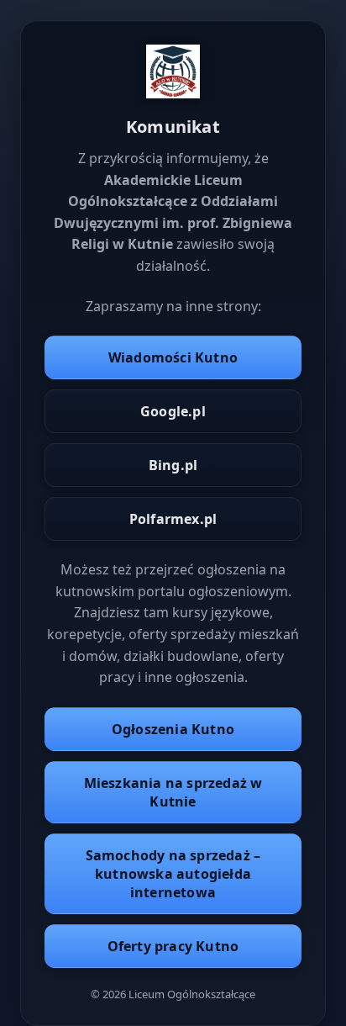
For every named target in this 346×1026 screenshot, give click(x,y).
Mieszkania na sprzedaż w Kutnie (173, 792)
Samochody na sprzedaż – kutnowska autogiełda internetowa (173, 874)
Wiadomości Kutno (173, 357)
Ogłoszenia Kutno (173, 729)
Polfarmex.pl (173, 519)
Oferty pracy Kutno (173, 946)
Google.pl (173, 411)
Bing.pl (173, 465)
